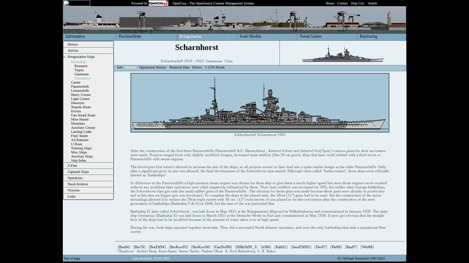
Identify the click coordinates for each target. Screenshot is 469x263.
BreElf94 (157, 247)
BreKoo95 (178, 247)
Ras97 (351, 247)
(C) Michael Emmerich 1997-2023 (361, 258)
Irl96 (266, 247)
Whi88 (367, 247)
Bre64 (124, 247)
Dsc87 (321, 247)
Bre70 (139, 247)
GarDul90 (223, 247)
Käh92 (281, 247)
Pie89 (336, 247)
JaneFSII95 (301, 247)
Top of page (72, 258)
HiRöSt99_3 (246, 247)
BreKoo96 (201, 247)
